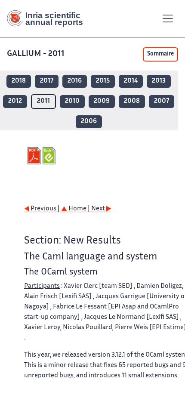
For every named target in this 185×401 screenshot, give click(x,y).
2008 (132, 101)
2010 (72, 101)
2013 (159, 81)
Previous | (45, 209)
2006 (89, 121)
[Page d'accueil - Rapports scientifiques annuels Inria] (48, 18)
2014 (131, 81)
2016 (75, 81)
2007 (161, 101)
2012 (15, 101)
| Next (97, 209)
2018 (19, 81)
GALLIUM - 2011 (36, 54)
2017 (46, 81)
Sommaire (160, 54)
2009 (102, 101)
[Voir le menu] (168, 18)
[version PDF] (35, 155)
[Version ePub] (50, 155)
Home (76, 209)
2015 (103, 81)
